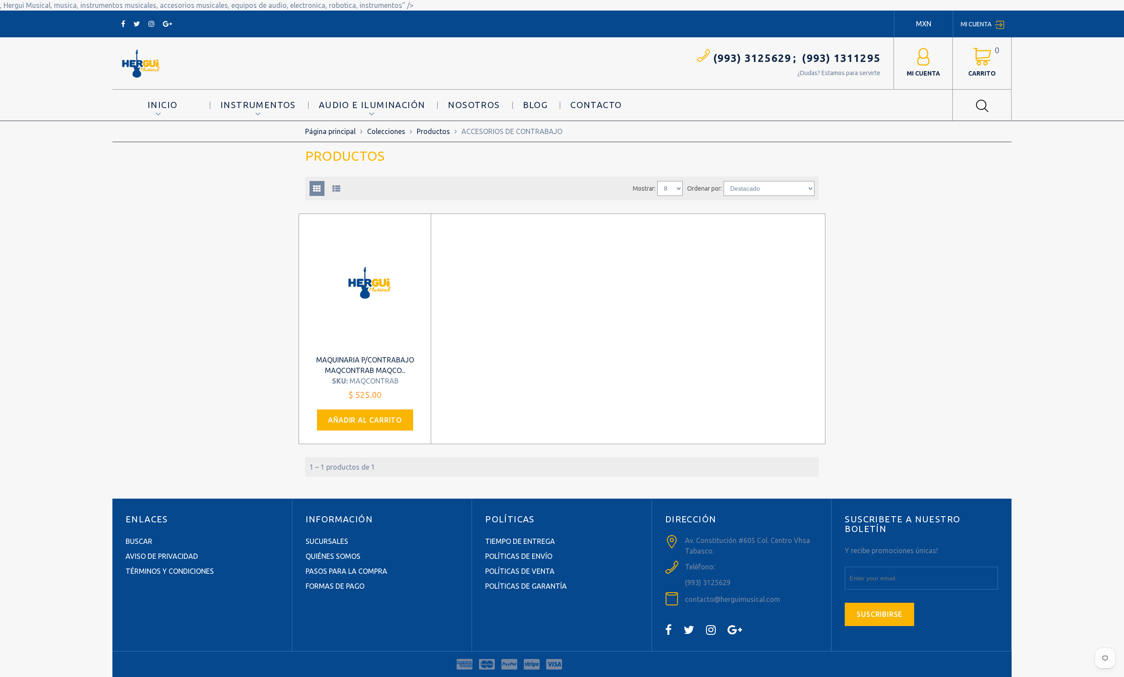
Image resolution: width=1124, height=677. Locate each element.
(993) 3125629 (752, 58)
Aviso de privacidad (162, 556)
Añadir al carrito (365, 420)
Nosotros (474, 105)
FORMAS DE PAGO (335, 586)
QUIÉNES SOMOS (333, 556)
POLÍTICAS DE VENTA (520, 571)
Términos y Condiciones (170, 571)
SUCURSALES (327, 541)
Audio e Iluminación (372, 105)
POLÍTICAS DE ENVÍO (518, 556)
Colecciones (386, 131)
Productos (433, 131)
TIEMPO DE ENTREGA (520, 541)
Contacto (596, 105)
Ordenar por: (704, 188)
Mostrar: (644, 188)
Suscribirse (879, 614)
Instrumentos (258, 105)
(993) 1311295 (841, 58)
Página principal (330, 131)
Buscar (139, 541)
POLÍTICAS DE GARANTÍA (526, 586)
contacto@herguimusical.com (732, 599)
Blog (535, 105)
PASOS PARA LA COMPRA (346, 571)
